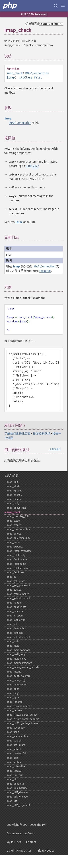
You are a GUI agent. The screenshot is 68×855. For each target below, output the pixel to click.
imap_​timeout (15, 775)
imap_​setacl (14, 749)
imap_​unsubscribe (17, 788)
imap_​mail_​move (16, 658)
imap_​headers (15, 611)
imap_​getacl (14, 589)
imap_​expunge (15, 546)
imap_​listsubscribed (18, 637)
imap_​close (13, 520)
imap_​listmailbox (16, 628)
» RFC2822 (32, 166)
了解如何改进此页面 (17, 433)
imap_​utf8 (12, 801)
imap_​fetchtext (15, 572)
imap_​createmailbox (18, 529)
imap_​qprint (13, 697)
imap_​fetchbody (16, 555)
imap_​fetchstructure (18, 568)
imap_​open (13, 688)
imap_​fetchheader (17, 559)
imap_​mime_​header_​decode (23, 667)
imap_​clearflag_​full (18, 516)
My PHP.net (14, 842)
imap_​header (14, 602)
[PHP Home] (10, 5)
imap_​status (14, 762)
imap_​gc (11, 576)
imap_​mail (13, 645)
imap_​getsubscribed (18, 598)
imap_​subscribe (16, 766)
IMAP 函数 (11, 476)
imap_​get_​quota (16, 581)
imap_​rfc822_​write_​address (22, 723)
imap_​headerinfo (16, 607)
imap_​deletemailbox (18, 538)
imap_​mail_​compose (18, 650)
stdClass (25, 77)
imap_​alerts (13, 486)
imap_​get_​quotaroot (18, 585)
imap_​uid (12, 779)
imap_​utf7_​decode (17, 792)
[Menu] (63, 5)
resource (45, 270)
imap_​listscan (15, 632)
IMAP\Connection (36, 73)
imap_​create (14, 525)
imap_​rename (14, 701)
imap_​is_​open (15, 615)
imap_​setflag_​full (16, 753)
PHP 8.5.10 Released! (34, 14)
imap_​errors (13, 542)
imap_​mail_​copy (16, 654)
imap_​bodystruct (16, 507)
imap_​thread (14, 770)
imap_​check (13, 512)
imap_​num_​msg (16, 680)
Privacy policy (45, 850)
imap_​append (14, 490)
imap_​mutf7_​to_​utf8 (18, 676)
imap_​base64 (14, 494)
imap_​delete (14, 533)
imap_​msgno (14, 671)
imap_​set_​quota (16, 745)
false (38, 77)
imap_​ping (12, 693)
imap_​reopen (14, 710)
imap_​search (14, 740)
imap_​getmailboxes (18, 594)
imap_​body (13, 503)
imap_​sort (12, 757)
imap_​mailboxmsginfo (19, 663)
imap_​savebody (16, 727)
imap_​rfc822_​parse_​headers (23, 719)
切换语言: (31, 23)
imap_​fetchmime (16, 563)
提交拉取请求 (41, 433)
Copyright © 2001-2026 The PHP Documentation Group (27, 829)
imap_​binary (14, 499)
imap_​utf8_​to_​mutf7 (18, 805)
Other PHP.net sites (19, 850)
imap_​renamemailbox (19, 706)
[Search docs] (55, 5)
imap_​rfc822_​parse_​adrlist (22, 714)
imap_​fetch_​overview (19, 551)
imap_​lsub (12, 641)
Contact (31, 842)
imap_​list (12, 624)
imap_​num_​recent (17, 684)
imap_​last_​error (16, 619)
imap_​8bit (12, 482)
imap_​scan (13, 732)
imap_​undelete (15, 783)
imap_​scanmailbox (17, 736)
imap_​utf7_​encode (17, 796)
